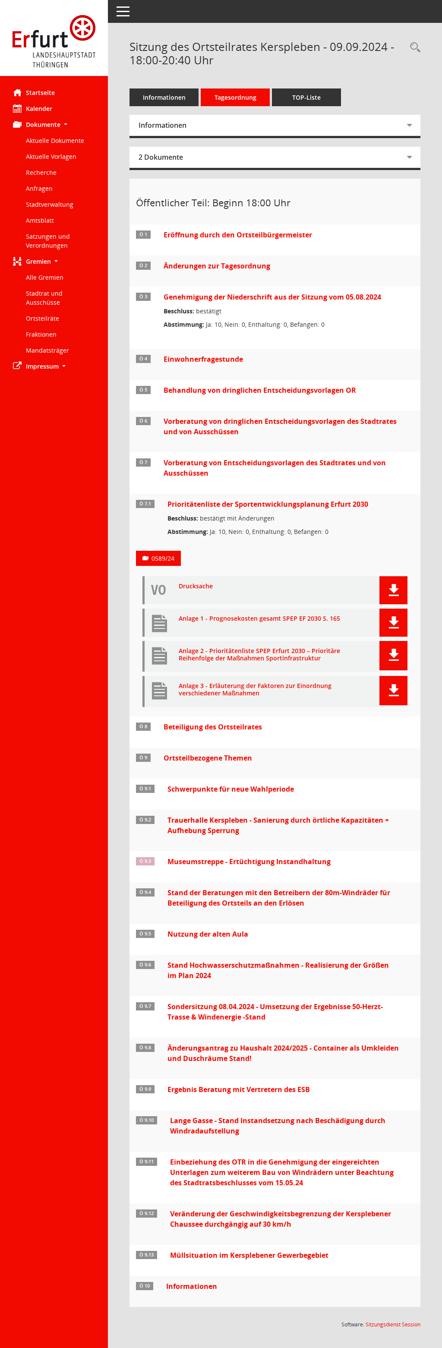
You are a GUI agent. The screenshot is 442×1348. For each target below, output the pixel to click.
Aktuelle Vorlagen (51, 156)
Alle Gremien (44, 277)
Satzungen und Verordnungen (48, 240)
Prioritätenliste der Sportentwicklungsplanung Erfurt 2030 (267, 504)
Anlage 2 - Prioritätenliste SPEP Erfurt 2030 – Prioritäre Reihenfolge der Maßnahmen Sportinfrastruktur (259, 654)
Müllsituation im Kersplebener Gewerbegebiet (249, 1255)
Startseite (40, 92)
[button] (54, 125)
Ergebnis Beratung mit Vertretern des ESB (238, 1089)
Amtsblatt (40, 220)
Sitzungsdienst (393, 1324)
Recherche (41, 172)
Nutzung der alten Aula (207, 934)
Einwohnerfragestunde (203, 359)
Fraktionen (41, 334)
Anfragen (39, 188)
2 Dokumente (161, 157)
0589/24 (163, 558)
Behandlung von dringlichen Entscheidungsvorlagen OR (260, 390)
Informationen (164, 97)
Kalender (39, 108)
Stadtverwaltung (49, 204)
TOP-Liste (306, 97)
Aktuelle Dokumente (55, 140)
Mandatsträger (47, 350)
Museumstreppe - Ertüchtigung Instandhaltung (249, 861)
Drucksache (196, 586)
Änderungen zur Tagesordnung (217, 266)
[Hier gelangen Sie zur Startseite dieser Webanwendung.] (54, 41)
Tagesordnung (235, 97)
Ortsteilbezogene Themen (208, 758)
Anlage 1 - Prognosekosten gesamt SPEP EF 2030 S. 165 (259, 618)
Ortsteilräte (42, 318)
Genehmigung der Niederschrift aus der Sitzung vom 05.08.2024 (272, 297)
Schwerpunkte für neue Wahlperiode (230, 789)
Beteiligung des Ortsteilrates (213, 727)
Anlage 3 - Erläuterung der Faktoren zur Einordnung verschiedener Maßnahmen (255, 689)
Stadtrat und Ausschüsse (44, 297)
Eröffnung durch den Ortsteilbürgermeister (238, 235)
